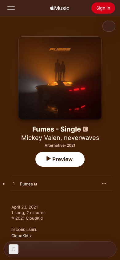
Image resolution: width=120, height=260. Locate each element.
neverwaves (81, 137)
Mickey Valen (40, 137)
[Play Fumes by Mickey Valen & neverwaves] (14, 184)
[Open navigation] (11, 8)
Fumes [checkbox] (26, 183)
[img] (59, 8)
